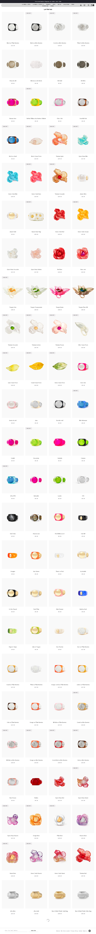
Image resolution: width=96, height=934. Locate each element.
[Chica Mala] (60, 101)
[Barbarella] (36, 479)
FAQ (61, 931)
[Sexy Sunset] (36, 554)
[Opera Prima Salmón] (36, 252)
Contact (80, 931)
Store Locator (66, 931)
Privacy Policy (74, 931)
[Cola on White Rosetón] (13, 705)
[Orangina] (13, 554)
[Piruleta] (36, 781)
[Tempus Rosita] (60, 290)
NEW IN (59, 4)
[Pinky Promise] (60, 592)
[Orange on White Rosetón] (36, 705)
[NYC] (83, 479)
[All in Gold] (36, 894)
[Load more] (48, 920)
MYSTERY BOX (45, 6)
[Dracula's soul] (60, 403)
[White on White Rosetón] (36, 668)
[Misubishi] (60, 441)
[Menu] (3, 5)
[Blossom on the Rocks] (36, 64)
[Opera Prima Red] (60, 781)
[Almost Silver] (83, 177)
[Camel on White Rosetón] (13, 668)
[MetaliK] (13, 441)
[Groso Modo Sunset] (60, 856)
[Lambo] (60, 479)
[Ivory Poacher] (60, 630)
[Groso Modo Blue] (13, 177)
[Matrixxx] (83, 441)
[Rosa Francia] (13, 781)
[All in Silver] (13, 894)
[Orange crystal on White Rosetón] (60, 668)
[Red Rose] (60, 252)
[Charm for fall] (13, 64)
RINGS (73, 4)
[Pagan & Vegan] (13, 630)
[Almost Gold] (13, 215)
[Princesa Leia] (36, 517)
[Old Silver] (83, 64)
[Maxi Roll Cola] (83, 101)
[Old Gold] (60, 64)
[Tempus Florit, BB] (83, 290)
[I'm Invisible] (83, 554)
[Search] (88, 5)
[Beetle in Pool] (83, 592)
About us (85, 931)
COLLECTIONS (66, 4)
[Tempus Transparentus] (36, 290)
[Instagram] (89, 931)
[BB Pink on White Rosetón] (60, 705)
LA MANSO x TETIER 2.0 (38, 4)
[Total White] (36, 592)
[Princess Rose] (83, 819)
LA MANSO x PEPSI (26, 4)
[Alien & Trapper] (36, 630)
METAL (54, 4)
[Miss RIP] (83, 517)
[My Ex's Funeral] (13, 592)
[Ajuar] (36, 403)
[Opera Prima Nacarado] (13, 252)
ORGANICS (48, 4)
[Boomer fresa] (13, 101)
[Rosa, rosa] (83, 252)
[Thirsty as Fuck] (60, 554)
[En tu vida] (83, 366)
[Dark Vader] (13, 517)
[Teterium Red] (83, 856)
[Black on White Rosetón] (13, 26)
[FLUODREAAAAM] (60, 517)
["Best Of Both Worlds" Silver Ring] (83, 894)
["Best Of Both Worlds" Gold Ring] (60, 894)
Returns (58, 931)
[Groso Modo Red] (60, 215)
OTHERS (52, 6)
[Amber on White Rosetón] (83, 668)
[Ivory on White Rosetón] (83, 630)
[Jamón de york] (13, 403)
